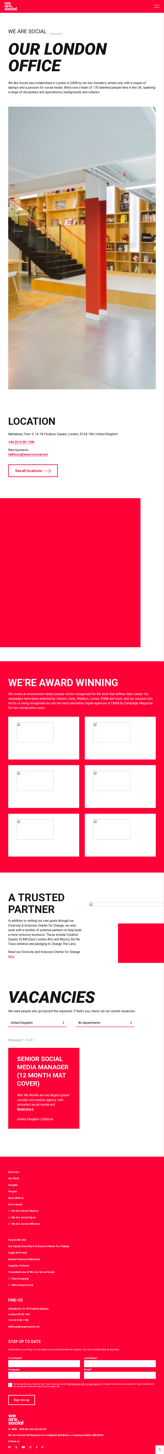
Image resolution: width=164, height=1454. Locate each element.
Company (13, 1369)
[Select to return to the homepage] (10, 6)
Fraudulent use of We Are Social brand (31, 1272)
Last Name (91, 1358)
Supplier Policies (18, 1265)
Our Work (13, 1178)
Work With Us (16, 1197)
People (12, 1191)
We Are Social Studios (25, 1210)
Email (88, 1369)
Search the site (17, 1239)
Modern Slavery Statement (24, 1259)
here (11, 956)
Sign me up (21, 1400)
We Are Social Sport (24, 1217)
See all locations (28, 471)
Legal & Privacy (17, 1252)
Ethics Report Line (22, 1285)
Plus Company (20, 1278)
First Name (15, 1358)
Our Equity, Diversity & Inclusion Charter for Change (38, 1246)
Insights (13, 1184)
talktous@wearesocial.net (28, 454)
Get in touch (15, 1204)
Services (13, 1171)
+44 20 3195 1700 (21, 442)
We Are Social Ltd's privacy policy (83, 1384)
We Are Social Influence (26, 1223)
